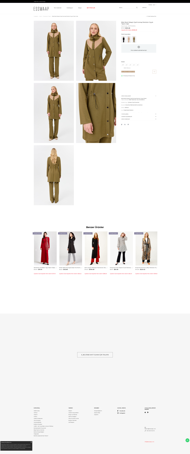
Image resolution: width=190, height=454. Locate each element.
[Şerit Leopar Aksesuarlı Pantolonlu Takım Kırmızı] (96, 248)
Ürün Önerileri (125, 119)
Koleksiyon (70, 8)
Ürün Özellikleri (126, 96)
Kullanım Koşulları (38, 424)
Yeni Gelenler (57, 8)
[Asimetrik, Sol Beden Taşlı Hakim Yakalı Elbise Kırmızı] (45, 248)
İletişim (70, 410)
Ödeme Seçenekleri (126, 116)
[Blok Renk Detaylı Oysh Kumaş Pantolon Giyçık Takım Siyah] (123, 39)
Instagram (122, 413)
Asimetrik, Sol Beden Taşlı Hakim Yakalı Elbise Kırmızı (45, 267)
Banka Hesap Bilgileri (39, 432)
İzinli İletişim (71, 422)
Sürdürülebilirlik (37, 422)
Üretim (35, 416)
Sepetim (96, 414)
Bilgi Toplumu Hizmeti (39, 430)
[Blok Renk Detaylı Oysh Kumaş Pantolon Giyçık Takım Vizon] (129, 39)
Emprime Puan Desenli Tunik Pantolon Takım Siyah (121, 267)
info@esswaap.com (149, 441)
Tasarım (35, 414)
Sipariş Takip (97, 412)
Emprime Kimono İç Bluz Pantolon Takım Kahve (146, 267)
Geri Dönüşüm (37, 420)
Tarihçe (35, 412)
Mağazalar (36, 433)
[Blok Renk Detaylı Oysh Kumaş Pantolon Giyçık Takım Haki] (134, 39)
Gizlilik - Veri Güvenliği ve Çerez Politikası (43, 426)
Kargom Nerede (72, 420)
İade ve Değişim (72, 416)
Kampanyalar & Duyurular (40, 428)
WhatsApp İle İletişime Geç (129, 75)
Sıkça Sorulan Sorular (74, 418)
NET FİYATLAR (91, 8)
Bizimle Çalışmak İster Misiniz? (41, 435)
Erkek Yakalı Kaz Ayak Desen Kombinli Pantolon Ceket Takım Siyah (70, 267)
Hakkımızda (36, 410)
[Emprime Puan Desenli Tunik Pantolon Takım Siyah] (121, 248)
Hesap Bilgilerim (98, 410)
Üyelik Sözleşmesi (38, 418)
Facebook (122, 411)
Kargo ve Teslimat (73, 414)
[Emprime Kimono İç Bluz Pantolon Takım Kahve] (146, 248)
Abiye (79, 8)
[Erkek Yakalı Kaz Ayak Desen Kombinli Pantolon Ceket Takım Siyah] (70, 248)
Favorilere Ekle (56, 267)
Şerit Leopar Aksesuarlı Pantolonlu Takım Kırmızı (95, 267)
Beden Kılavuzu (127, 67)
